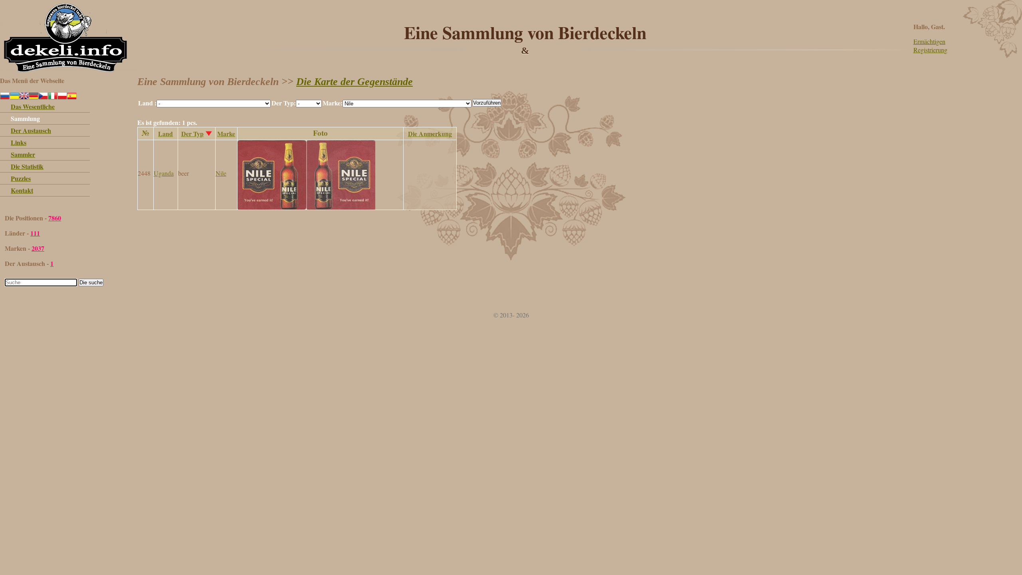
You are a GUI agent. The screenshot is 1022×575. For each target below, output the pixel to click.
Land (165, 133)
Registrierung (930, 50)
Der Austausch (31, 130)
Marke (226, 133)
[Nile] (306, 207)
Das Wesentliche (33, 106)
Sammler (23, 154)
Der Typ (192, 133)
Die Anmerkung (430, 133)
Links (18, 142)
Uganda (164, 173)
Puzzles (21, 178)
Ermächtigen (929, 41)
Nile (221, 173)
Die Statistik (27, 166)
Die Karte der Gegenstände (354, 81)
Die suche (91, 283)
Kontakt (22, 190)
